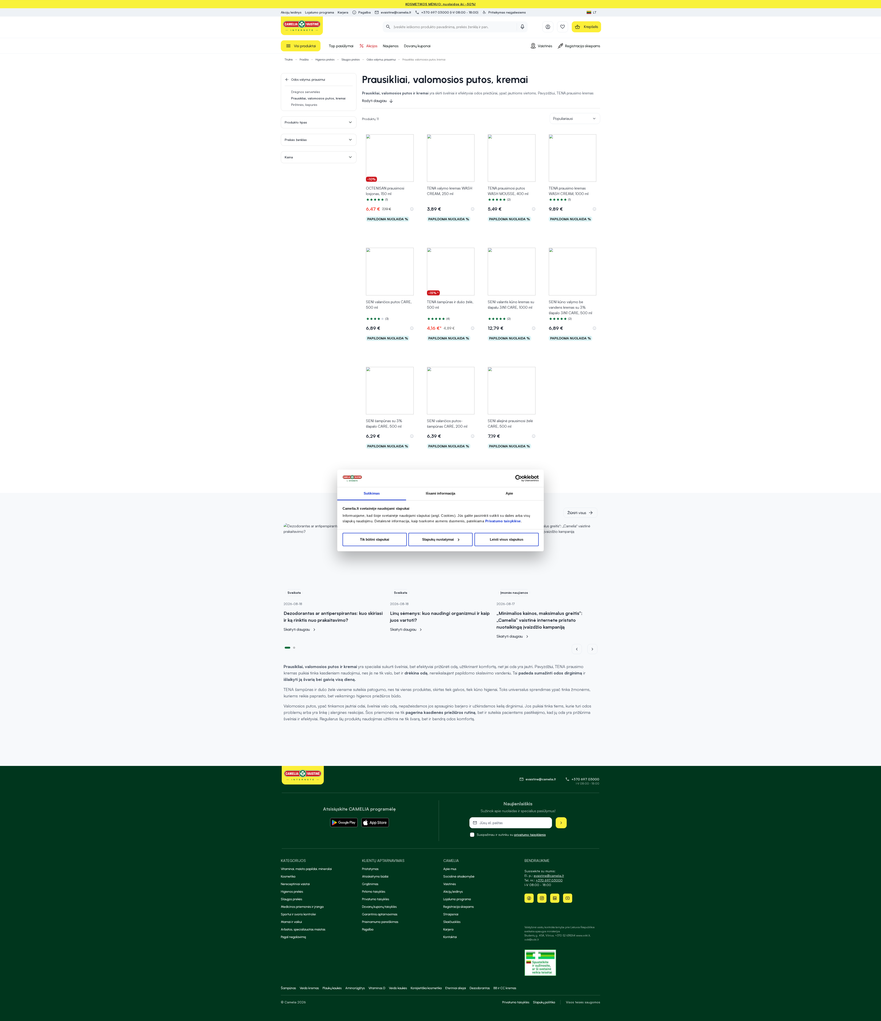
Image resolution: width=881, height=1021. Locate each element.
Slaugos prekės (350, 59)
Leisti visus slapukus (506, 539)
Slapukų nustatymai (438, 539)
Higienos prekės (325, 59)
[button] (504, 12)
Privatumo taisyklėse (503, 521)
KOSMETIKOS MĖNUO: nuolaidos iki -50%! (440, 4)
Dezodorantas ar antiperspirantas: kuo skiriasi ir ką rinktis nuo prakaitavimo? (333, 616)
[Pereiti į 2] (294, 647)
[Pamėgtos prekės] (562, 26)
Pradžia (304, 59)
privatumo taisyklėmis (530, 835)
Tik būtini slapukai (374, 539)
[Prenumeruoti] (561, 822)
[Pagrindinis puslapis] (302, 26)
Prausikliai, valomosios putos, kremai (318, 98)
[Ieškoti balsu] (522, 26)
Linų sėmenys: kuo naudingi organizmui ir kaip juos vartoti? (440, 616)
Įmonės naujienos (514, 592)
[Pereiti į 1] (287, 647)
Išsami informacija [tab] (440, 493)
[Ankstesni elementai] (579, 649)
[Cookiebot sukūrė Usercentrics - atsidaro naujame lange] (519, 478)
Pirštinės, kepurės (304, 105)
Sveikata (294, 592)
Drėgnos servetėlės (305, 92)
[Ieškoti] (388, 26)
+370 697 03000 (585, 779)
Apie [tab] (509, 493)
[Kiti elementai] (592, 649)
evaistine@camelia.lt (549, 876)
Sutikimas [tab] (372, 493)
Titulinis (288, 59)
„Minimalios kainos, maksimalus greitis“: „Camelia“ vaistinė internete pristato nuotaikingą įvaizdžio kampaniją (539, 620)
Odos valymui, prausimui (381, 59)
